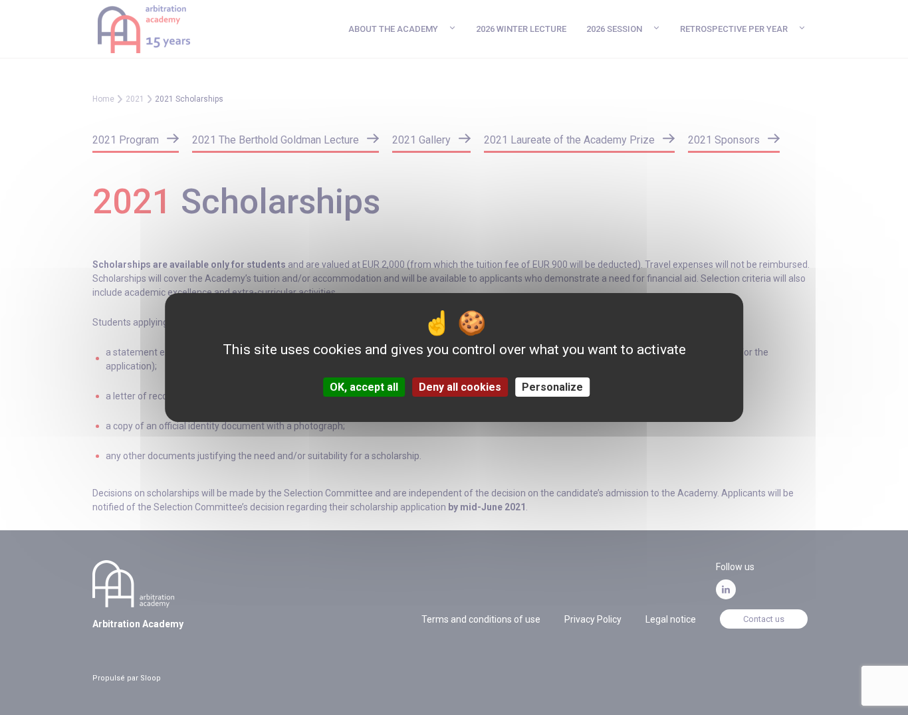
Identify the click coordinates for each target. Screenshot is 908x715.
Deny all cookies (460, 387)
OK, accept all (364, 387)
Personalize (552, 387)
